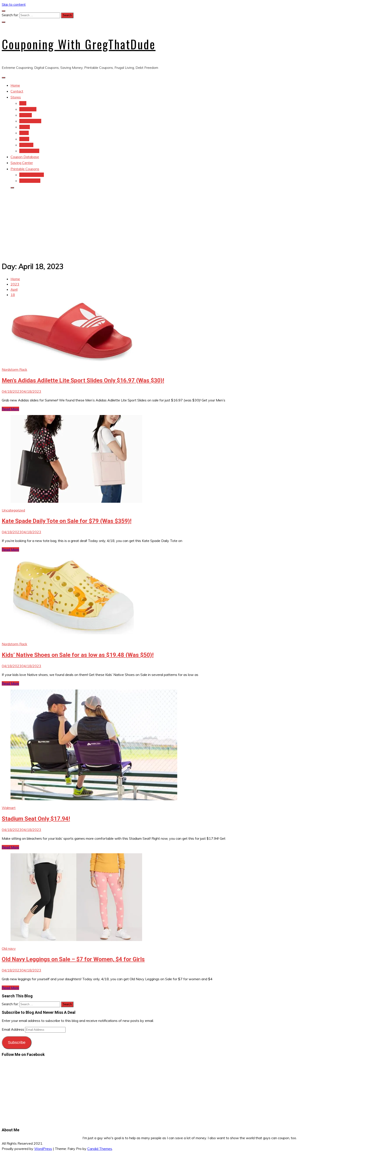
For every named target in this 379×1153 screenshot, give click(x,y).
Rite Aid (25, 115)
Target (24, 127)
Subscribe (16, 1042)
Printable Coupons (25, 169)
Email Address (13, 1029)
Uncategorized (13, 510)
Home (15, 85)
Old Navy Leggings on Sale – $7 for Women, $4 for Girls (73, 959)
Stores (16, 97)
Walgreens (27, 109)
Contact (17, 91)
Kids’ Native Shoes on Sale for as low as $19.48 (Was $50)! (78, 655)
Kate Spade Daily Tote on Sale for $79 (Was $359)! (66, 521)
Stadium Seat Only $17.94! (36, 818)
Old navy (26, 145)
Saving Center (22, 162)
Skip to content (14, 4)
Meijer (24, 133)
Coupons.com (29, 180)
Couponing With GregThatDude (79, 44)
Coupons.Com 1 (31, 175)
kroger (24, 139)
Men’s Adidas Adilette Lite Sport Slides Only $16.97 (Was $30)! (83, 380)
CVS (22, 103)
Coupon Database (25, 157)
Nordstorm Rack (14, 369)
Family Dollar (29, 151)
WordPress (43, 1148)
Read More (10, 409)
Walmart (9, 807)
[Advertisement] (189, 223)
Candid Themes (99, 1148)
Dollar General (30, 121)
